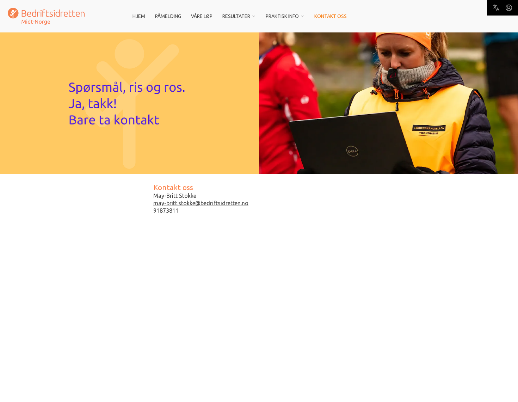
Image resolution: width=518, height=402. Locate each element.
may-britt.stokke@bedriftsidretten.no (200, 203)
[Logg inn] (508, 7)
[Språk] (496, 7)
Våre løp (201, 16)
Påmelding (168, 16)
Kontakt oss (330, 16)
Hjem (138, 16)
